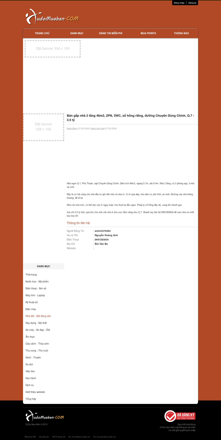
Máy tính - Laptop (35, 295)
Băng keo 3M (30, 436)
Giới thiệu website (35, 392)
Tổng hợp (31, 398)
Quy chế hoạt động (186, 424)
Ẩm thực (30, 336)
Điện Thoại (73, 239)
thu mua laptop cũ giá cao (79, 436)
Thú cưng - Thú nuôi (37, 350)
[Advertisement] (147, 16)
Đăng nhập (179, 2)
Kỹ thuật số (32, 302)
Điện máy (31, 309)
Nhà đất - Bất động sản (38, 316)
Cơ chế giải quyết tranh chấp (182, 430)
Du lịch (29, 364)
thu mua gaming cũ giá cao (104, 436)
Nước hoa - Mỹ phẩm (37, 281)
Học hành (31, 378)
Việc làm (30, 371)
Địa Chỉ (71, 243)
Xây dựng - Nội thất (36, 323)
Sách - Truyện (33, 357)
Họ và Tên (72, 235)
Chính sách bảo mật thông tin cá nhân (177, 427)
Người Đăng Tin (75, 231)
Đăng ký (192, 2)
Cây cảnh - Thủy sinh (37, 343)
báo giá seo (44, 436)
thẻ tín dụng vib (58, 436)
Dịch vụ (30, 385)
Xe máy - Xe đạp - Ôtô (38, 329)
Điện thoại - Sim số (36, 288)
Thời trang (31, 274)
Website (71, 248)
